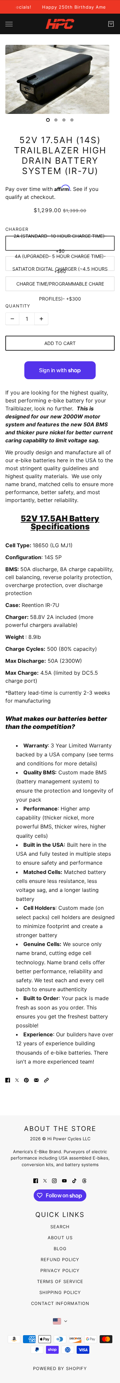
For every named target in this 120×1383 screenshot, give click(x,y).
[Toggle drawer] (9, 24)
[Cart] (111, 24)
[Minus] (12, 318)
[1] (56, 120)
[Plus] (41, 318)
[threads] (84, 1180)
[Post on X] (17, 1079)
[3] (72, 120)
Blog (60, 1248)
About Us (60, 1237)
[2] (64, 120)
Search (60, 1226)
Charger (16, 229)
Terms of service (60, 1281)
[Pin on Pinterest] (26, 1079)
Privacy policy (60, 1270)
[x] (45, 1180)
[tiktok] (74, 1180)
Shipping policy (60, 1292)
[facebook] (36, 1180)
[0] (48, 120)
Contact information (60, 1303)
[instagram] (54, 1180)
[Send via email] (36, 1079)
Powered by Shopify (60, 1368)
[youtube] (64, 1180)
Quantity (17, 305)
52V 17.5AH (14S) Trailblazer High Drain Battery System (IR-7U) (60, 155)
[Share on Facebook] (8, 1079)
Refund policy (60, 1259)
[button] (46, 1079)
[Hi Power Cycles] (60, 24)
